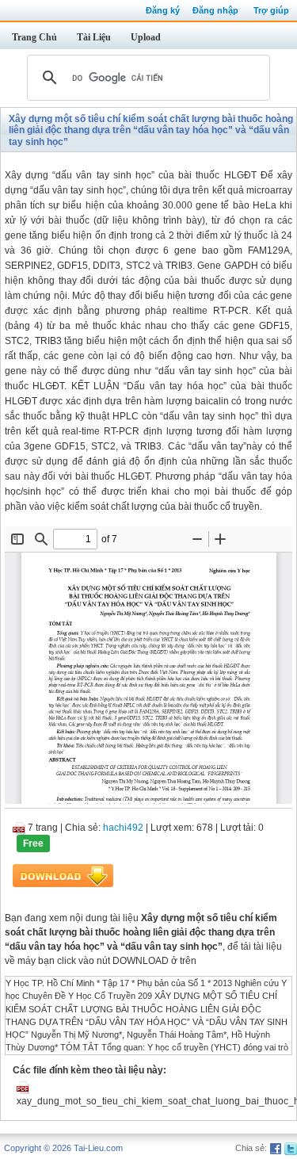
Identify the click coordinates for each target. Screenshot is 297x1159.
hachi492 (123, 827)
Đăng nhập (215, 10)
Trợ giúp (271, 10)
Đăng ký (163, 10)
